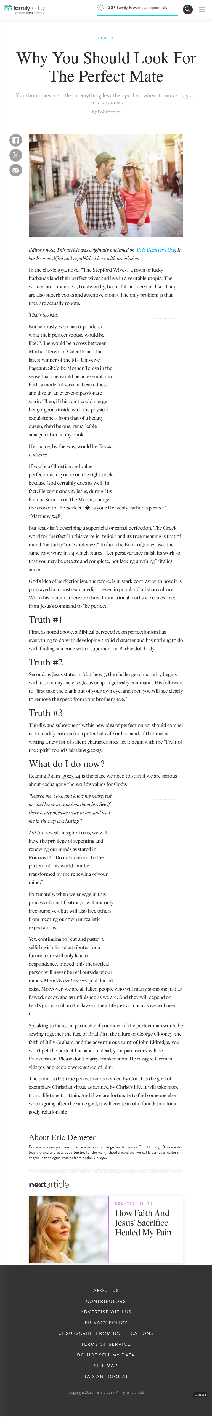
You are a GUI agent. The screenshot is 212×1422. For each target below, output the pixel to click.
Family (106, 38)
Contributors (106, 1301)
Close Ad (200, 1394)
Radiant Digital (106, 1376)
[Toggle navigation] (187, 9)
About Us (106, 1290)
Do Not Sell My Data (106, 1355)
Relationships (134, 1203)
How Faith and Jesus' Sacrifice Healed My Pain (143, 1222)
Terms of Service (106, 1344)
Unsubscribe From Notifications (106, 1333)
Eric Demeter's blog (156, 249)
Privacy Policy (106, 1322)
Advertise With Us (106, 1312)
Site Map (106, 1366)
